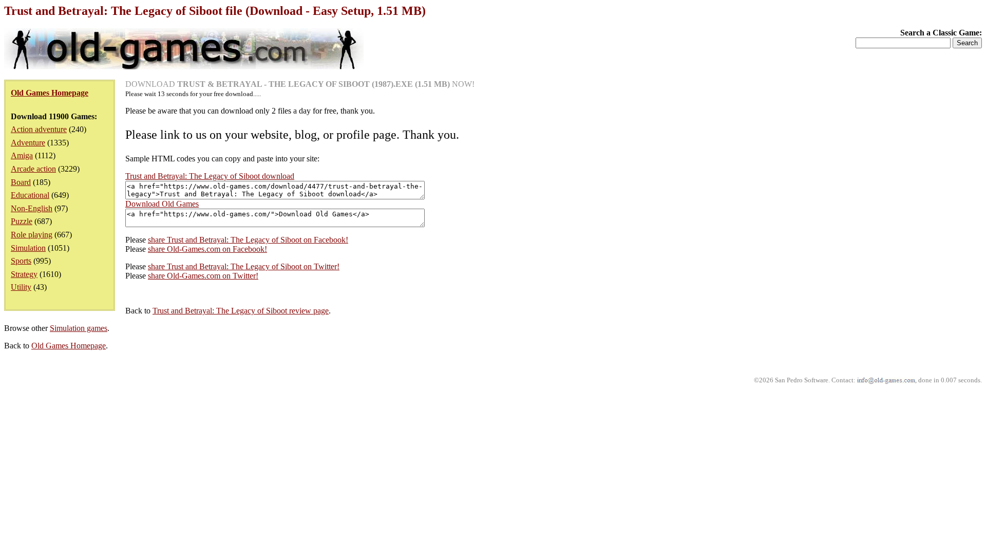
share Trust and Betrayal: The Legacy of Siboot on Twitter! (243, 266)
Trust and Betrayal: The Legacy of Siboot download (209, 176)
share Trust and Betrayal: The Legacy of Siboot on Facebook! (248, 239)
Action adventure (39, 129)
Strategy (24, 274)
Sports (21, 260)
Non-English (31, 208)
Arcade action (33, 168)
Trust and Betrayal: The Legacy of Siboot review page (241, 310)
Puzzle (21, 221)
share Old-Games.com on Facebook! (207, 249)
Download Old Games (162, 203)
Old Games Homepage (68, 345)
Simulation (28, 248)
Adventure (28, 142)
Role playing (31, 234)
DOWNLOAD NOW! (300, 84)
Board (21, 182)
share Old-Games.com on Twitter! (203, 275)
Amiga (22, 155)
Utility (21, 287)
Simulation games (78, 328)
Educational (30, 195)
